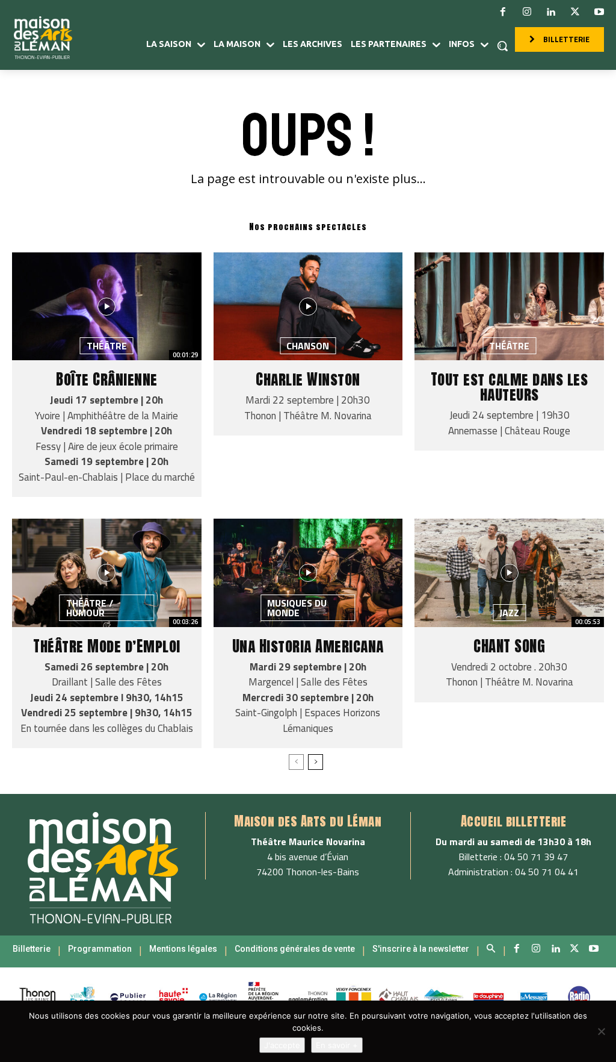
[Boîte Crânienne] (107, 306)
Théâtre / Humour (89, 608)
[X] (575, 12)
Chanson (307, 346)
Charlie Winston (308, 379)
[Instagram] (527, 12)
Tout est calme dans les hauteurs (509, 386)
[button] (502, 45)
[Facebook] (503, 12)
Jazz (509, 612)
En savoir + (337, 1045)
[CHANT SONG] (509, 572)
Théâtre (107, 346)
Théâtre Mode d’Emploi (106, 646)
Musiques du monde (297, 608)
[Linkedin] (551, 12)
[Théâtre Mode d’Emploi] (107, 572)
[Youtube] (599, 12)
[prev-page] (296, 762)
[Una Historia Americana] (308, 572)
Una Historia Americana (308, 646)
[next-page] (315, 762)
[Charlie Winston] (308, 306)
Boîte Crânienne (107, 379)
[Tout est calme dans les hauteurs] (509, 306)
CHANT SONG (509, 646)
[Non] (601, 1031)
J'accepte (282, 1045)
